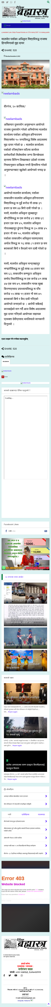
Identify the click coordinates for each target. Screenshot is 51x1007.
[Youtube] (3, 2)
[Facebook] (15, 2)
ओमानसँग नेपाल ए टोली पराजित (19, 645)
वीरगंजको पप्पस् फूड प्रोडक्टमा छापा (21, 600)
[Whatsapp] (11, 2)
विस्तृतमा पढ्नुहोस (12, 712)
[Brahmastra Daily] (25, 18)
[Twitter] (7, 2)
